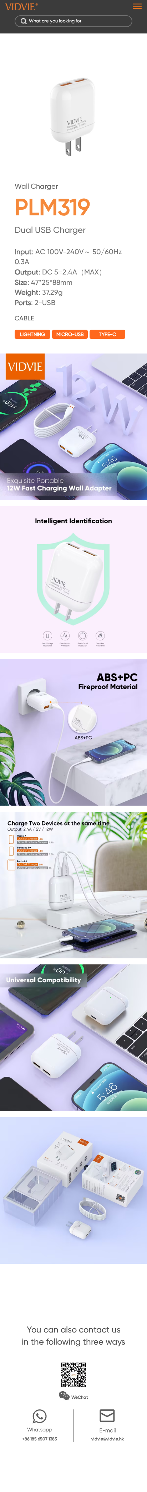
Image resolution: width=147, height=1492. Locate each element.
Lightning (32, 334)
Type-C (107, 334)
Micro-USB (70, 334)
